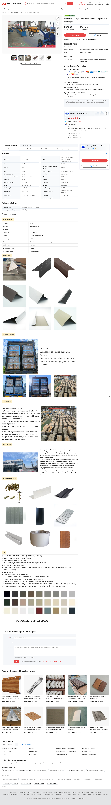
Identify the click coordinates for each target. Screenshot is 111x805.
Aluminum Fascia (6, 751)
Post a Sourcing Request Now (52, 661)
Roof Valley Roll (86, 751)
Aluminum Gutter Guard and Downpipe (66, 751)
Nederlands (58, 794)
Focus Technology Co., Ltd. (44, 798)
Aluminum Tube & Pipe (9, 771)
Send (16, 661)
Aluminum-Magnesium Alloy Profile (74, 771)
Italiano (47, 794)
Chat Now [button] (100, 35)
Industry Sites (66, 792)
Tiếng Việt (95, 794)
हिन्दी (79, 794)
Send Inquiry (75, 35)
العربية (64, 794)
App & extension (89, 9)
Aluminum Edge (99, 779)
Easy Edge (77, 779)
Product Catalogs (26, 744)
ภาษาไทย (84, 794)
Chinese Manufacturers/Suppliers (35, 792)
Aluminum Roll (5, 754)
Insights (99, 792)
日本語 (74, 794)
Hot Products (13, 792)
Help (79, 9)
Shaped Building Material (26, 12)
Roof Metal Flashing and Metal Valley (65, 748)
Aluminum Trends (39, 783)
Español (20, 794)
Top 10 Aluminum (26, 783)
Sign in (107, 4)
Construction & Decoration (13, 12)
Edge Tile (15, 783)
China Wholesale (48, 792)
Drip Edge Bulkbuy (52, 783)
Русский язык (40, 794)
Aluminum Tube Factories (64, 779)
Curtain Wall (22, 771)
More (3, 786)
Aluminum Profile (38, 12)
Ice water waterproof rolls (89, 754)
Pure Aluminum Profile (55, 771)
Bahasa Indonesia (103, 794)
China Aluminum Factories (10, 779)
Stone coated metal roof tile (9, 748)
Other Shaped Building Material (37, 771)
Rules (108, 9)
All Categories (7, 9)
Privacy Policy (81, 798)
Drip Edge (31, 748)
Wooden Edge (87, 779)
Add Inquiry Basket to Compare (31, 64)
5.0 (88, 148)
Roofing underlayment (61, 754)
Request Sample (92, 39)
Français (33, 794)
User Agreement (65, 798)
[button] (72, 148)
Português (26, 794)
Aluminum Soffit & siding (88, 748)
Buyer (71, 9)
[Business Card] (107, 153)
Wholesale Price (58, 792)
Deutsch (52, 794)
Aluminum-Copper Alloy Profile (95, 771)
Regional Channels (76, 792)
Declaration (73, 798)
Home (3, 12)
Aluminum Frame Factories (46, 779)
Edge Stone (6, 783)
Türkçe (89, 794)
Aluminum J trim (33, 751)
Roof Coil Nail (32, 754)
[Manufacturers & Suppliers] (11, 3)
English (15, 794)
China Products (21, 792)
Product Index (85, 792)
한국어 (69, 794)
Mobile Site (93, 792)
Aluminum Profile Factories (28, 779)
